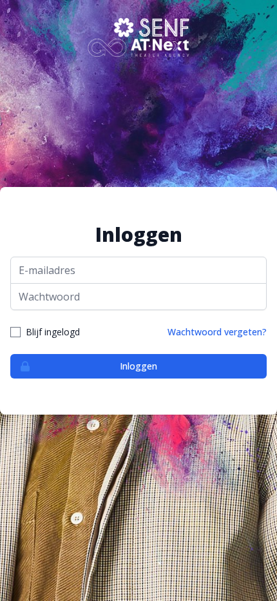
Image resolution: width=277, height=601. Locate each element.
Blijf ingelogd (53, 332)
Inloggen (138, 366)
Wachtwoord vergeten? (217, 332)
